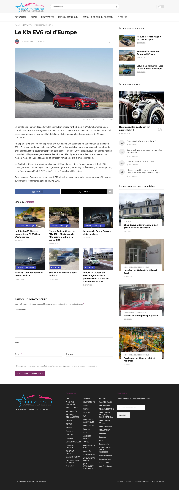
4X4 (67, 398)
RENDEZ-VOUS (105, 426)
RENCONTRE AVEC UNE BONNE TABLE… (106, 415)
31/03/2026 (20, 279)
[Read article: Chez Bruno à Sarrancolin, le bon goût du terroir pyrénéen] (141, 209)
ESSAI (85, 405)
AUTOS (69, 421)
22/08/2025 (128, 231)
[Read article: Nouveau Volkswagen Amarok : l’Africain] (127, 55)
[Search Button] (116, 6)
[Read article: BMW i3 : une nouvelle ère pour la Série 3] (30, 259)
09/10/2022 (128, 276)
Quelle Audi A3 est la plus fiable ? (141, 141)
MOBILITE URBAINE (87, 437)
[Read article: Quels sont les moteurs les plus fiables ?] (141, 107)
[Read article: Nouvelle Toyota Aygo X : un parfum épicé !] (127, 41)
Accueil (17, 25)
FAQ (84, 416)
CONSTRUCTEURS (73, 442)
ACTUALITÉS (20, 17)
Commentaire (21, 309)
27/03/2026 (88, 238)
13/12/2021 (141, 57)
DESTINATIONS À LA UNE (72, 461)
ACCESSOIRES (72, 408)
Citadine (69, 438)
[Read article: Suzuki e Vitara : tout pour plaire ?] (64, 259)
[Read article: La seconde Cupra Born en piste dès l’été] (98, 217)
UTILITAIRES (104, 463)
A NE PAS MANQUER (70, 403)
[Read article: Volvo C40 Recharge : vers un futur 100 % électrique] (127, 70)
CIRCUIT (69, 435)
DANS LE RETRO (73, 457)
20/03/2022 (128, 319)
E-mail (18, 354)
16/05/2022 (141, 43)
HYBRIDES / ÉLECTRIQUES (43, 25)
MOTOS (86, 442)
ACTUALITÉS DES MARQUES (72, 416)
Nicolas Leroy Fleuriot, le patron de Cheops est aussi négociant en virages (143, 171)
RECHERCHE (104, 405)
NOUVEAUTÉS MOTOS (89, 459)
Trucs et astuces (105, 456)
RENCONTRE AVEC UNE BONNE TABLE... (136, 267)
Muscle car (87, 451)
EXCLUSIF (87, 413)
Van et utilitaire (105, 466)
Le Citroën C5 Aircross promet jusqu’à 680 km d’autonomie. (27, 234)
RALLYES (102, 398)
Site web (69, 354)
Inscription (123, 415)
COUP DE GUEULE (70, 446)
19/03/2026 (88, 285)
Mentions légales (157, 482)
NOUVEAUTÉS (47, 17)
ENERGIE (70, 466)
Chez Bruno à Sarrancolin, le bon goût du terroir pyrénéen (141, 226)
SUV (101, 440)
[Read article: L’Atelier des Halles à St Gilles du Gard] (141, 255)
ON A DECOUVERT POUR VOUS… (89, 466)
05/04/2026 (54, 243)
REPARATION (104, 430)
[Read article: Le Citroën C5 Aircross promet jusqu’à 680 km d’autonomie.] (30, 217)
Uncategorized (105, 459)
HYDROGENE (88, 425)
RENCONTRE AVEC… (104, 422)
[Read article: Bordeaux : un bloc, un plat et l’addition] (141, 343)
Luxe (84, 432)
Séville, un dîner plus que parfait (141, 315)
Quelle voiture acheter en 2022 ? (141, 161)
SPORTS (102, 433)
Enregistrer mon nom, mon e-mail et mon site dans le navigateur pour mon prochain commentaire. (57, 366)
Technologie (104, 444)
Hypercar (86, 429)
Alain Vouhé (28, 41)
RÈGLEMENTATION (107, 409)
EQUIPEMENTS (89, 402)
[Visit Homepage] (30, 6)
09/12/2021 (128, 364)
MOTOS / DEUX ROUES (68, 17)
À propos (122, 17)
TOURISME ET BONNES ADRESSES (98, 17)
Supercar (103, 437)
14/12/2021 (141, 72)
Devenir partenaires (141, 482)
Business (69, 431)
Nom (18, 342)
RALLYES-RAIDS (105, 402)
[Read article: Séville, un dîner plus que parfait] (141, 300)
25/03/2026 (54, 279)
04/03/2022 (42, 41)
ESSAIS (34, 17)
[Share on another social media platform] (110, 191)
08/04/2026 (20, 241)
